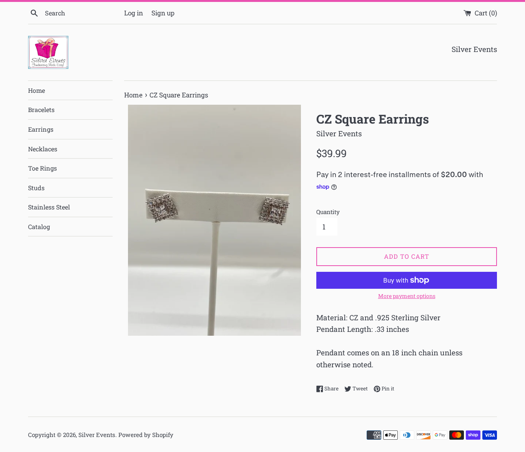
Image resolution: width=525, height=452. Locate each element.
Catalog (39, 227)
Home (36, 90)
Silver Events (96, 435)
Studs (36, 188)
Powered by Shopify (145, 435)
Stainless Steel (49, 207)
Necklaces (42, 149)
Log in (133, 12)
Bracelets (41, 109)
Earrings (40, 129)
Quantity (328, 212)
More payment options (406, 296)
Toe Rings (42, 168)
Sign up (162, 12)
